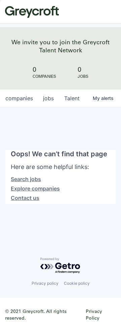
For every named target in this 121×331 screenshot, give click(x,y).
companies (19, 98)
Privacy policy (45, 283)
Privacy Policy (94, 314)
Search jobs (26, 179)
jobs (48, 98)
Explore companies (35, 188)
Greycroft (32, 11)
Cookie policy (77, 283)
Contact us (25, 198)
